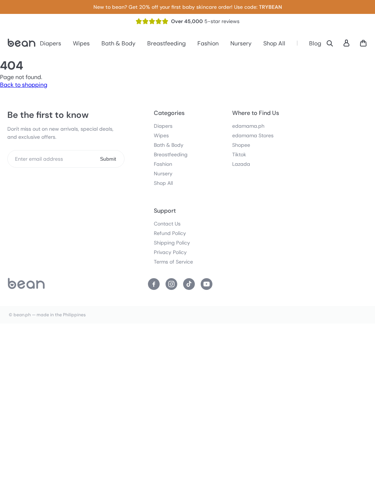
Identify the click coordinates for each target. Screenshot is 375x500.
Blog (315, 43)
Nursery (241, 43)
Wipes (81, 43)
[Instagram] (171, 284)
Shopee (241, 145)
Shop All (274, 43)
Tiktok (239, 154)
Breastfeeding (166, 43)
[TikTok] (189, 284)
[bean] (26, 284)
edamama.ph (248, 126)
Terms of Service (173, 261)
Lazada (241, 164)
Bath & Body (118, 43)
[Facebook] (154, 284)
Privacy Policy (170, 252)
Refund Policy (170, 233)
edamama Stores (253, 135)
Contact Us (167, 223)
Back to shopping (23, 85)
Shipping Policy (172, 242)
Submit (108, 159)
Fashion (208, 43)
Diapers (50, 43)
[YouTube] (206, 284)
